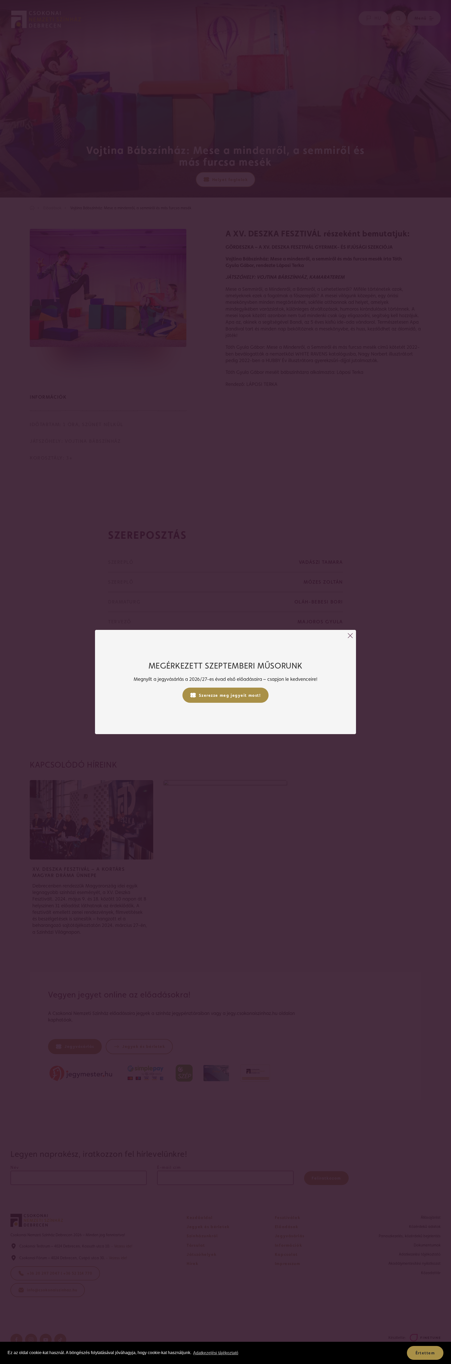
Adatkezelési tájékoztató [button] (215, 1353)
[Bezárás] (350, 635)
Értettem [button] (425, 1352)
